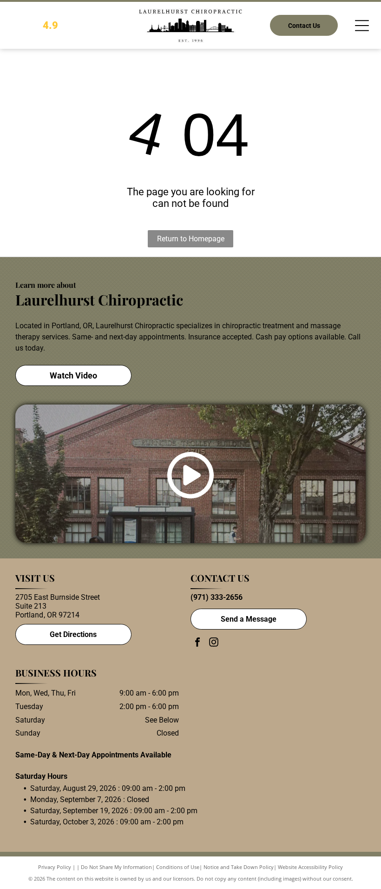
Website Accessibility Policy (310, 866)
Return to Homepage (190, 238)
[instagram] (214, 643)
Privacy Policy (54, 866)
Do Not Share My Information (116, 866)
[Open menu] (362, 26)
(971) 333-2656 (216, 597)
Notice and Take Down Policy (239, 866)
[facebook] (197, 643)
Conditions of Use (177, 866)
